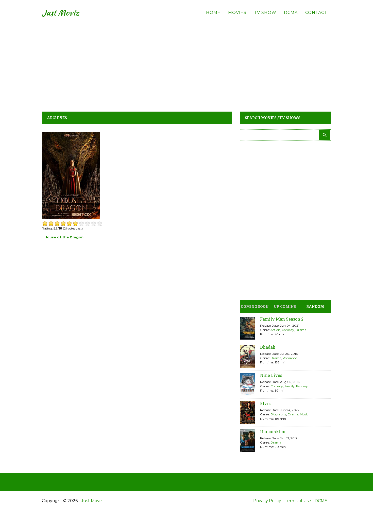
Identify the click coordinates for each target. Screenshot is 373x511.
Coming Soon (255, 306)
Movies (237, 12)
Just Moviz (60, 13)
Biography (278, 414)
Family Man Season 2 (281, 319)
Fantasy (302, 386)
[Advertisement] (186, 60)
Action (275, 330)
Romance (290, 358)
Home (213, 12)
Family (289, 386)
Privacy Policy (267, 500)
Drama (301, 330)
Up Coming (285, 306)
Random (315, 306)
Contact (316, 12)
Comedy (288, 330)
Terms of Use (298, 500)
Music (304, 414)
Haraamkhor (273, 431)
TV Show (265, 12)
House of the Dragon (63, 237)
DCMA (291, 12)
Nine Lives (271, 375)
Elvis (265, 403)
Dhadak (268, 347)
